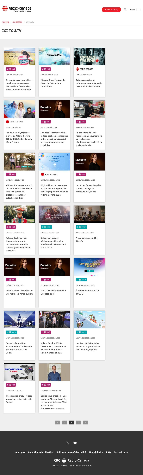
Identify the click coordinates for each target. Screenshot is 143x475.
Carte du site (121, 452)
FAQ (108, 452)
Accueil (5, 22)
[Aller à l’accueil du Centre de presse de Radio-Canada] (16, 9)
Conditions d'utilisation (40, 452)
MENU (132, 10)
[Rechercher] (125, 9)
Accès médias (111, 10)
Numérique (17, 22)
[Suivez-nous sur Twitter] (68, 443)
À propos (20, 452)
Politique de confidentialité (71, 452)
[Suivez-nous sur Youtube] (75, 443)
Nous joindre (96, 452)
